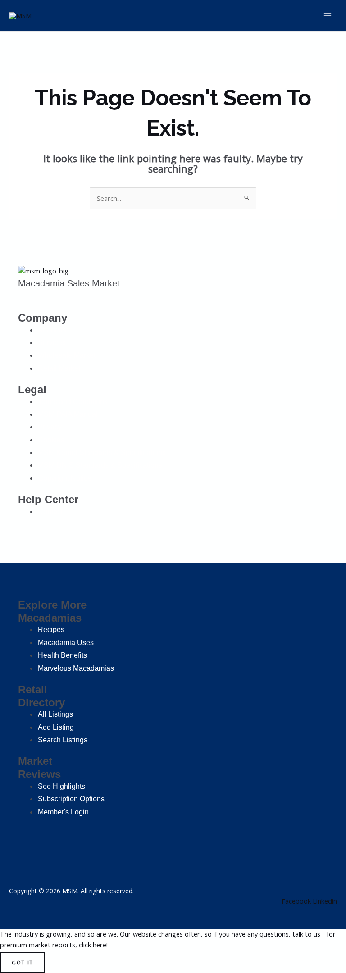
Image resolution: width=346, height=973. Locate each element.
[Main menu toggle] (327, 15)
